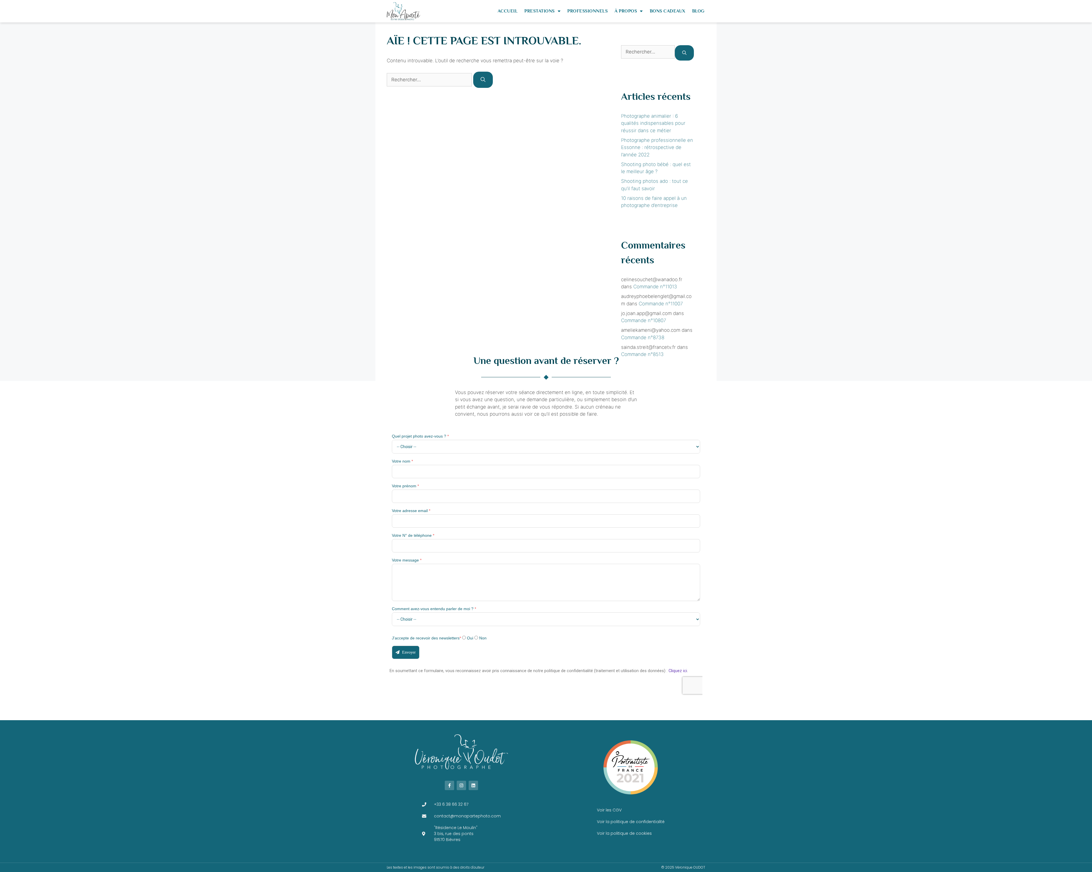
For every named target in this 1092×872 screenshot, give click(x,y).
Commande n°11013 (655, 286)
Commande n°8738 (642, 337)
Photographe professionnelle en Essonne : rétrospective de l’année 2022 (657, 147)
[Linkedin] (473, 785)
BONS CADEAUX (667, 11)
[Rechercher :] (430, 79)
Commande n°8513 (642, 354)
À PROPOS (626, 11)
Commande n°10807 (643, 320)
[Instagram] (461, 785)
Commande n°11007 (661, 303)
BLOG (698, 11)
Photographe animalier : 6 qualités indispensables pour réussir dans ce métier (653, 123)
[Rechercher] (483, 80)
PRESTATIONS (539, 11)
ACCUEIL (508, 11)
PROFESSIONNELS (587, 11)
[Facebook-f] (449, 785)
